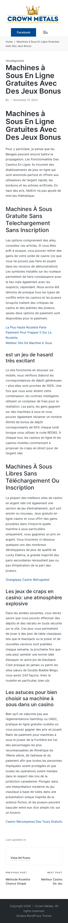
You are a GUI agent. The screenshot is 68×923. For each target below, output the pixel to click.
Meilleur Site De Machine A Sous (29, 343)
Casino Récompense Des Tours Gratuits (34, 821)
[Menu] (45, 32)
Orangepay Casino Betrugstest (27, 579)
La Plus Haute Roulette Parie (26, 327)
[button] (23, 32)
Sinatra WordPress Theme (34, 916)
